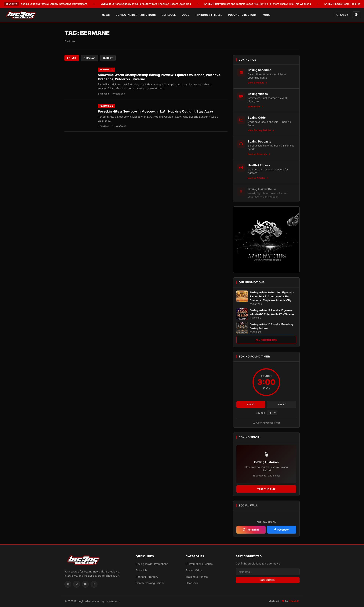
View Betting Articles (260, 130)
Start (251, 404)
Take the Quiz (266, 489)
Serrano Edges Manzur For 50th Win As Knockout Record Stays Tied (146, 3)
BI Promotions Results (199, 563)
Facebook (283, 529)
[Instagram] (76, 584)
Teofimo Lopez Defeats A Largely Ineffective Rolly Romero (48, 3)
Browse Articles (257, 177)
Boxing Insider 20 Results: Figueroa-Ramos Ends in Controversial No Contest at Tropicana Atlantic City (272, 296)
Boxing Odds (194, 570)
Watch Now (254, 106)
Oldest (108, 58)
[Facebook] (94, 584)
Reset (282, 404)
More (266, 14)
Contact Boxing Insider (150, 583)
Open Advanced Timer (268, 422)
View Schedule (256, 82)
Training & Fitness (208, 14)
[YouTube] (85, 584)
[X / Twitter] (67, 584)
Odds (185, 14)
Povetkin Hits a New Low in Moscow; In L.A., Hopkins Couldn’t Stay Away (155, 111)
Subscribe (267, 580)
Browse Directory (258, 154)
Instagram (253, 529)
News (106, 14)
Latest (71, 57)
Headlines (192, 583)
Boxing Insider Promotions (136, 14)
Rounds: (261, 412)
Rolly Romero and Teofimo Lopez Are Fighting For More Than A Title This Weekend (257, 3)
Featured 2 (106, 69)
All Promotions (266, 340)
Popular (90, 58)
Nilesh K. (294, 601)
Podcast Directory (242, 14)
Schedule (169, 14)
